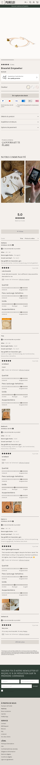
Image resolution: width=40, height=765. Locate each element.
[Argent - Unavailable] (32, 87)
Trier (22, 238)
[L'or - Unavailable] (28, 87)
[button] (7, 64)
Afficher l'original (24, 279)
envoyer (35, 686)
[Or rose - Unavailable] (37, 87)
